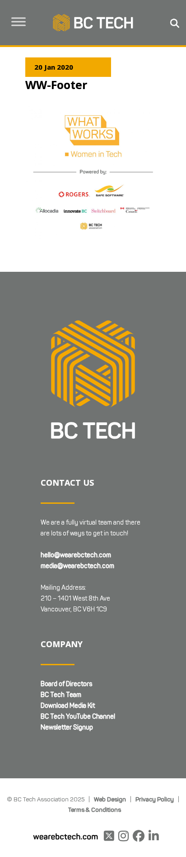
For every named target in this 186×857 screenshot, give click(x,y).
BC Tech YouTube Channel (78, 716)
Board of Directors (66, 684)
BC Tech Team (61, 695)
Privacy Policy (154, 799)
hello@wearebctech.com (76, 555)
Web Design (110, 799)
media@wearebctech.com (77, 566)
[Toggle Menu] (18, 21)
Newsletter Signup (67, 727)
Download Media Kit (68, 706)
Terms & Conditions (94, 809)
